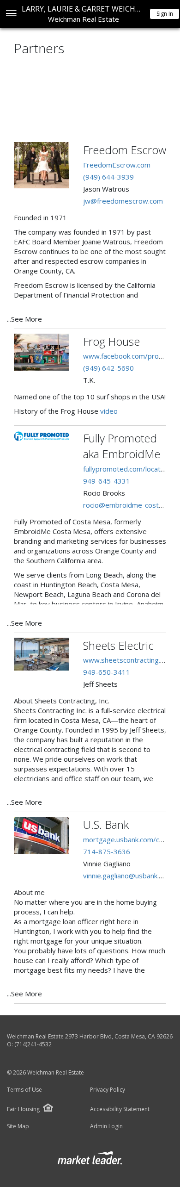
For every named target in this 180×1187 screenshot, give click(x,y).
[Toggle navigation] (11, 14)
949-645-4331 (106, 480)
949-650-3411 (106, 672)
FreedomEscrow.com (116, 164)
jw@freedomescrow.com (123, 200)
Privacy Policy (107, 1090)
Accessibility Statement (120, 1109)
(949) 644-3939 (108, 176)
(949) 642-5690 (108, 368)
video (109, 411)
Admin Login (106, 1126)
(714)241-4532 (33, 1044)
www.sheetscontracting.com (128, 660)
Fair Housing (23, 1109)
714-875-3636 (106, 851)
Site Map (18, 1126)
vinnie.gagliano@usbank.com (127, 875)
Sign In (164, 14)
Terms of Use (24, 1090)
